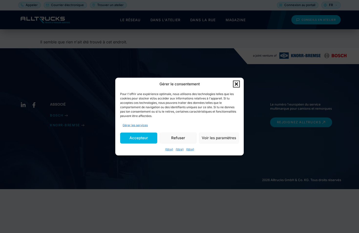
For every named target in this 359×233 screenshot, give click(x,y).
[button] (236, 84)
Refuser (178, 138)
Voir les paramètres (219, 138)
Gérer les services (135, 125)
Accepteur (138, 138)
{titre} (169, 149)
